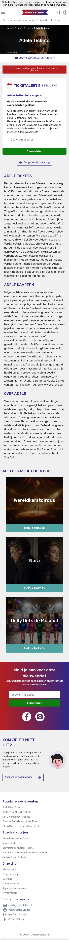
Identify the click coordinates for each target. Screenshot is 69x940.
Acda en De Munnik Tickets (17, 812)
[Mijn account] (65, 12)
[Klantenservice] (59, 12)
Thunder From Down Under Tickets (21, 821)
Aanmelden (34, 151)
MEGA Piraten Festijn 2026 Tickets (21, 826)
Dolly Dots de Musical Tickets (18, 848)
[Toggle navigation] (10, 12)
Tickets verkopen (12, 874)
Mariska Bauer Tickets (14, 857)
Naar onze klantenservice (18, 777)
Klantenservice (11, 883)
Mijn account (9, 869)
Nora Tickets (9, 843)
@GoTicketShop (17, 914)
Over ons (7, 879)
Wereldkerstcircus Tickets (17, 838)
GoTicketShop (16, 919)
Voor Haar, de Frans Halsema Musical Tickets (26, 852)
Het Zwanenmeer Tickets (16, 816)
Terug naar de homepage (36, 162)
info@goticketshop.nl (20, 905)
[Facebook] (26, 716)
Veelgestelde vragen (19, 910)
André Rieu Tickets (13, 807)
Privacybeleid (10, 893)
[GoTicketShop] (35, 12)
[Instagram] (39, 716)
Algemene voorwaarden (15, 888)
